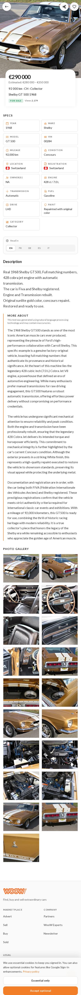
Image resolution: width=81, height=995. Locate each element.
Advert (7, 916)
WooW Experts (53, 925)
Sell (5, 925)
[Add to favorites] (74, 6)
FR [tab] (20, 248)
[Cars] (6, 6)
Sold (5, 942)
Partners (49, 916)
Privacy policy (31, 971)
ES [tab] (39, 248)
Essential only (40, 980)
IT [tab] (49, 248)
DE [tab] (29, 248)
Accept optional (40, 990)
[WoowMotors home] (34, 891)
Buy (5, 933)
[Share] (64, 6)
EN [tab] (10, 248)
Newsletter (51, 933)
